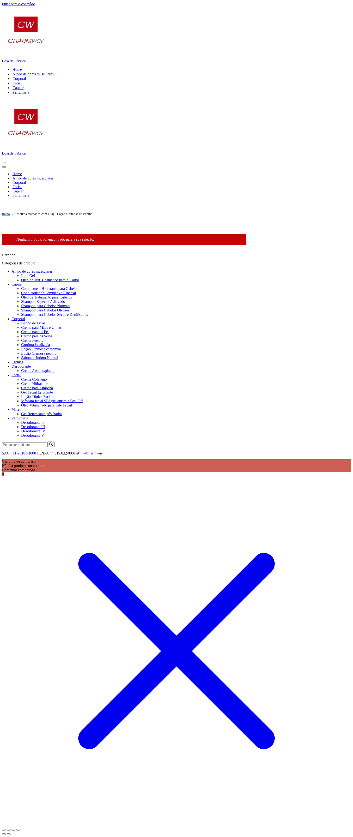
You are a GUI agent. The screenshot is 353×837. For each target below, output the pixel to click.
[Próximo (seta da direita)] (9, 834)
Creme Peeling (32, 340)
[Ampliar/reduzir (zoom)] (4, 830)
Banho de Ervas (33, 323)
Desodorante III (33, 427)
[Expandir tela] (9, 830)
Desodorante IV (33, 431)
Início (6, 214)
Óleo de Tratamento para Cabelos (46, 297)
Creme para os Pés (35, 332)
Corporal (19, 79)
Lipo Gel (28, 276)
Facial (17, 83)
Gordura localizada (35, 345)
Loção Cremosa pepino (38, 353)
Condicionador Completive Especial (48, 293)
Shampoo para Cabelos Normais (45, 306)
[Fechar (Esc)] (18, 830)
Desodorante (21, 366)
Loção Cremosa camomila (41, 349)
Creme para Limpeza (37, 388)
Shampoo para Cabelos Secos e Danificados (54, 314)
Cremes (17, 362)
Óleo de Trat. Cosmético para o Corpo (50, 280)
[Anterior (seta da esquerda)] (4, 834)
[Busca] (51, 444)
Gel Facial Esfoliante (37, 392)
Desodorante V (32, 435)
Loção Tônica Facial (36, 397)
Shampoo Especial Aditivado (43, 301)
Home (17, 69)
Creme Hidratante (34, 384)
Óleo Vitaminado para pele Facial (46, 405)
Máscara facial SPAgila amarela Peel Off (52, 401)
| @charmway (92, 453)
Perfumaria (20, 92)
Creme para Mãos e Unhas (41, 327)
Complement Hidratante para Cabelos (49, 289)
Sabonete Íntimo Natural (39, 358)
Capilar (18, 88)
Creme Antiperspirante (38, 371)
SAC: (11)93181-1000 (19, 453)
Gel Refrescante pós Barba (41, 414)
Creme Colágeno (34, 379)
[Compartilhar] (13, 830)
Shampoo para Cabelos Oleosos (45, 310)
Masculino (19, 409)
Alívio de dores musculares (33, 74)
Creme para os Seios (36, 336)
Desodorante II (32, 422)
